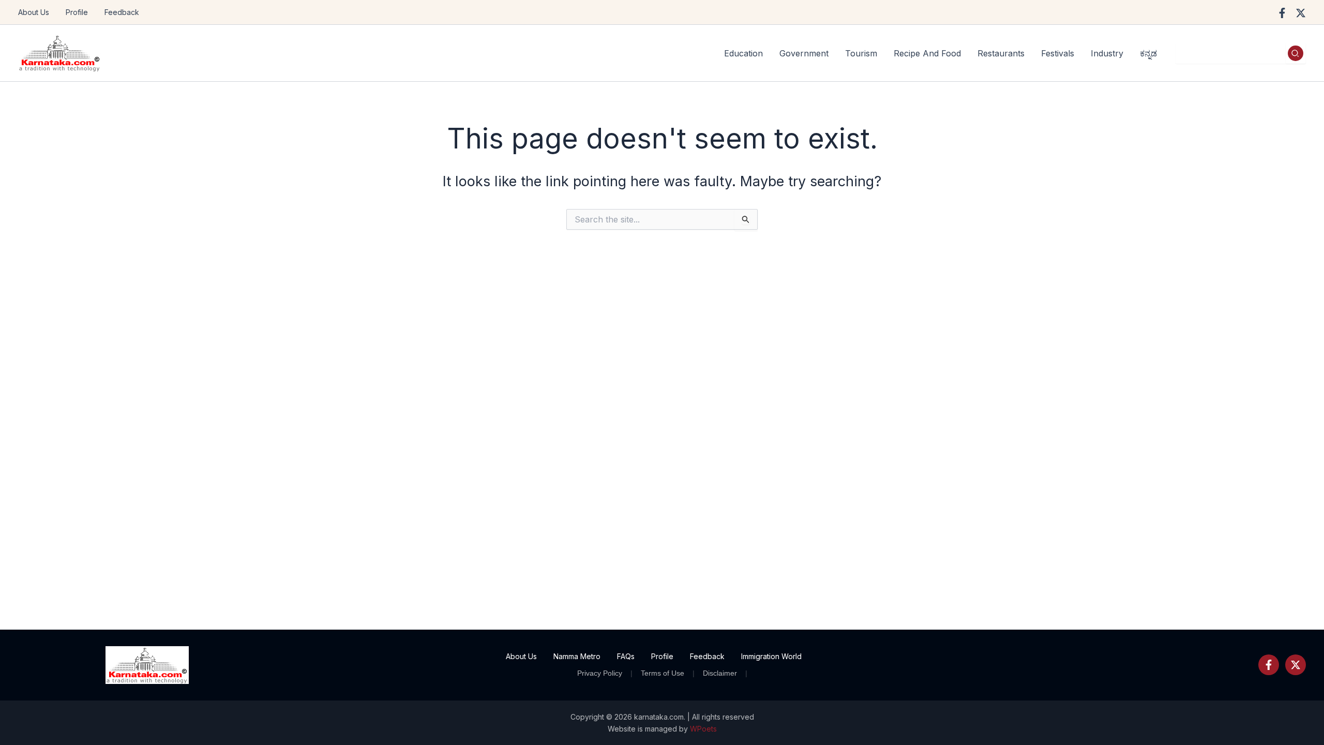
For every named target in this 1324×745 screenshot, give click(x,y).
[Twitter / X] (1301, 13)
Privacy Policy (599, 673)
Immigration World (771, 656)
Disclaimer (720, 673)
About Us (33, 12)
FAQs (626, 656)
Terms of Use (662, 673)
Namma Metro (576, 656)
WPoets (703, 728)
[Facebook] (1282, 13)
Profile (77, 12)
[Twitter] (1295, 664)
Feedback (121, 12)
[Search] (1295, 53)
